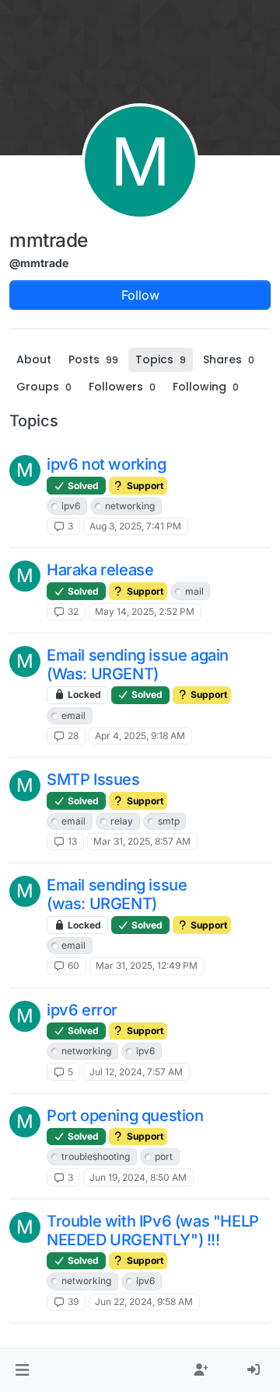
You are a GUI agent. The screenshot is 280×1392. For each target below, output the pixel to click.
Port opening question (125, 1115)
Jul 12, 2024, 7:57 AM (136, 1072)
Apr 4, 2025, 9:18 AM (140, 735)
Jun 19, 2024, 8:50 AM (138, 1177)
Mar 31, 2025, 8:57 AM (142, 841)
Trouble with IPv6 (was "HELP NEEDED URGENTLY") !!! (153, 1230)
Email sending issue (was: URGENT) (117, 894)
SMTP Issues (93, 779)
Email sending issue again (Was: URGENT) (138, 664)
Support (143, 485)
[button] (22, 1370)
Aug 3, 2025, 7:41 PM (135, 526)
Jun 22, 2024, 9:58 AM (144, 1301)
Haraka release (100, 570)
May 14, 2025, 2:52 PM (144, 611)
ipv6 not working (106, 464)
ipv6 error (82, 1010)
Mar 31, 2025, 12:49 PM (147, 965)
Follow (140, 295)
